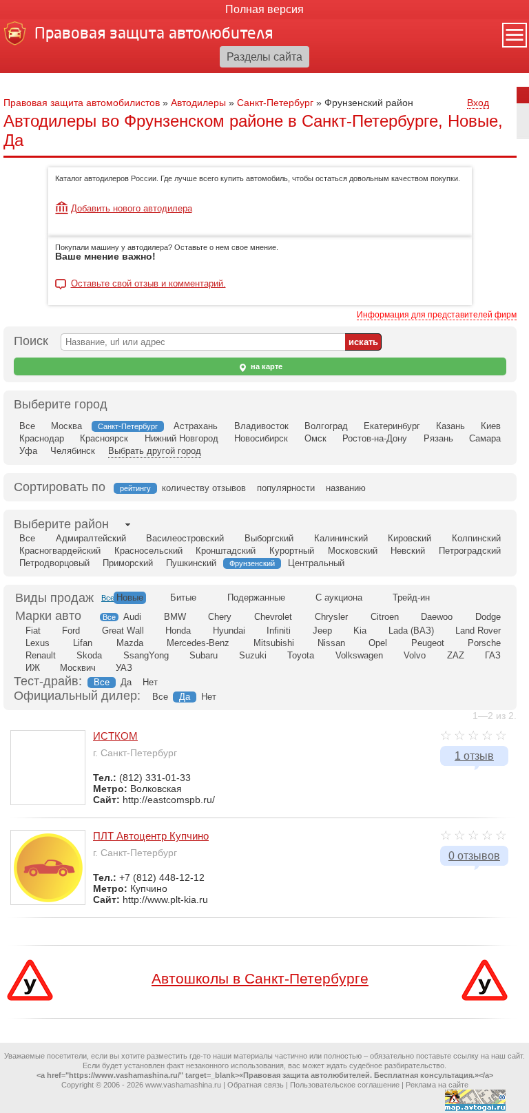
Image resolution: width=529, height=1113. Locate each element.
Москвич (78, 668)
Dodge (488, 617)
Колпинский (476, 538)
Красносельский (148, 550)
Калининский (341, 538)
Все (27, 426)
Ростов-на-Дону (374, 438)
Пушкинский (191, 563)
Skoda (89, 655)
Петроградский (470, 550)
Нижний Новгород (181, 438)
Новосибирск (261, 438)
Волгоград (326, 426)
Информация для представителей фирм (437, 315)
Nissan (331, 643)
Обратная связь (255, 1085)
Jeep (322, 630)
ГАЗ (493, 655)
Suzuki (253, 655)
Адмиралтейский (91, 538)
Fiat (33, 630)
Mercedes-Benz (198, 643)
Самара (485, 438)
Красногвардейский (60, 550)
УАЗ (124, 668)
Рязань (438, 438)
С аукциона (338, 597)
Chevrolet (273, 617)
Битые (183, 597)
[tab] (61, 524)
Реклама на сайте (437, 1085)
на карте (265, 366)
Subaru (203, 655)
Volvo (415, 655)
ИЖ (32, 668)
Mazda (129, 643)
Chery (219, 617)
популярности (286, 488)
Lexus (37, 643)
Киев (491, 426)
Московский (352, 550)
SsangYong (146, 655)
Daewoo (437, 617)
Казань (450, 426)
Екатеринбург (392, 426)
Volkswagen (359, 655)
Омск (315, 438)
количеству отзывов (204, 488)
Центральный (316, 563)
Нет (150, 682)
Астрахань (196, 426)
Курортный (291, 550)
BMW (175, 617)
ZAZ (455, 655)
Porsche (484, 643)
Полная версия (264, 9)
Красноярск (104, 438)
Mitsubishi (273, 643)
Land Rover (478, 630)
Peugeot (427, 643)
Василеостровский (185, 538)
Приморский (128, 563)
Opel (378, 643)
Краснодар (41, 438)
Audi (132, 617)
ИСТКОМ (115, 736)
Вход (478, 102)
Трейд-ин (411, 597)
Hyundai (229, 630)
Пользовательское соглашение (345, 1085)
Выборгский (269, 538)
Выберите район (61, 524)
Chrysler (331, 617)
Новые (129, 597)
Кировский (409, 538)
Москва (66, 426)
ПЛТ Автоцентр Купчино (151, 836)
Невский (408, 550)
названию (346, 488)
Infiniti (279, 630)
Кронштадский (226, 550)
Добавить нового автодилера (131, 208)
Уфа (28, 451)
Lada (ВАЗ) (411, 630)
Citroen (385, 617)
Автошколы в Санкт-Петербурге (260, 978)
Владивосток (261, 426)
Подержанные (256, 597)
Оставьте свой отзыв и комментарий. (148, 284)
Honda (178, 630)
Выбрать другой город (154, 451)
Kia (359, 630)
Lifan (82, 643)
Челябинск (72, 451)
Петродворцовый (54, 563)
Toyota (300, 655)
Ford (71, 630)
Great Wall (123, 630)
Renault (40, 655)
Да (126, 682)
